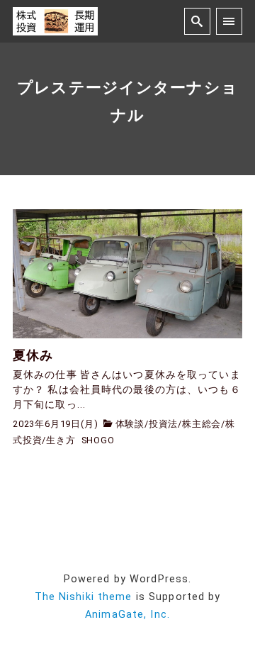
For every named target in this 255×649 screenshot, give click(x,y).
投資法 (163, 423)
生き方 (60, 440)
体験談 (129, 423)
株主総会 (201, 423)
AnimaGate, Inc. (127, 615)
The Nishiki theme (83, 597)
